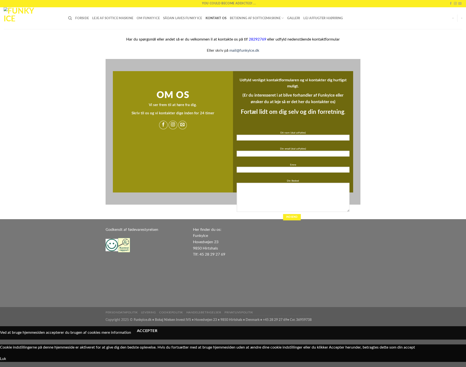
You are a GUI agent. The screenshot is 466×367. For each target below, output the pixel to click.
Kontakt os (216, 18)
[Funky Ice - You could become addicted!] (32, 18)
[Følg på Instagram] (455, 3)
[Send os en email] (459, 3)
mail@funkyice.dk (244, 50)
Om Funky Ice (148, 18)
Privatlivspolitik (239, 312)
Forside (82, 18)
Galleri (293, 18)
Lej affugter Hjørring (323, 18)
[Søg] (70, 18)
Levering (148, 312)
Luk (3, 359)
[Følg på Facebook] (450, 3)
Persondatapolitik (122, 312)
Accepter (147, 331)
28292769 (257, 39)
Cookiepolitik (171, 312)
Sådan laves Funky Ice (182, 18)
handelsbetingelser (203, 312)
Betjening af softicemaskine (255, 18)
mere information (116, 332)
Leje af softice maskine (112, 18)
